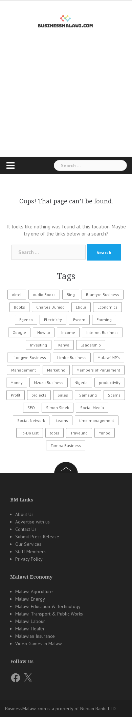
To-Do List (30, 432)
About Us (24, 514)
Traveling (79, 432)
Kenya (63, 345)
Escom (79, 319)
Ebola (81, 307)
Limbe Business (71, 357)
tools (54, 432)
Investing (38, 345)
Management (23, 370)
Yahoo (104, 432)
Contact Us (26, 529)
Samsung (88, 395)
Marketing (56, 370)
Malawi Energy (30, 599)
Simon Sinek (57, 407)
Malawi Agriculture (34, 591)
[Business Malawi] (66, 20)
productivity (109, 382)
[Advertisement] (66, 105)
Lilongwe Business (29, 357)
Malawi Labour (30, 621)
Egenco (26, 319)
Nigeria (81, 382)
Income (68, 332)
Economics (107, 307)
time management (96, 420)
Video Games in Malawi (39, 644)
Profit (15, 395)
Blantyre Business (102, 294)
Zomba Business (65, 445)
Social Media (92, 407)
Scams (114, 395)
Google (19, 332)
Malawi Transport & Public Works (49, 614)
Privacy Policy (29, 559)
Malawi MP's (108, 357)
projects (38, 395)
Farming (104, 319)
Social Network (31, 420)
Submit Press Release (37, 537)
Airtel (17, 294)
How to (43, 332)
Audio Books (44, 294)
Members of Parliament (98, 370)
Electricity (53, 319)
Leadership (91, 345)
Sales (63, 395)
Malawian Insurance (35, 636)
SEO (31, 407)
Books (19, 307)
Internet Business (102, 332)
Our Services (28, 544)
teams (62, 420)
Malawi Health (29, 629)
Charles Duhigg (50, 307)
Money (16, 382)
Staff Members (30, 551)
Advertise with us (32, 522)
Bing (71, 294)
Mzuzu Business (48, 382)
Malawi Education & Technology (48, 606)
